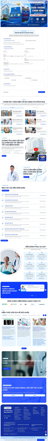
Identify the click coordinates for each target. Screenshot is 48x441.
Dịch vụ (19, 2)
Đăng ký (35, 395)
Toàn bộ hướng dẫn (5, 190)
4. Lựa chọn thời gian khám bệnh (8, 74)
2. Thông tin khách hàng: (7, 46)
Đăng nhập (13, 395)
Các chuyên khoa (12, 107)
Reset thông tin (6, 92)
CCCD (4, 58)
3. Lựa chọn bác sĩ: (6, 69)
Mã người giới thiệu (26, 62)
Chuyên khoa (15, 2)
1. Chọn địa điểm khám (7, 38)
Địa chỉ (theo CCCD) (6, 62)
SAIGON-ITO (11, 2)
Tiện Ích (29, 2)
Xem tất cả (23, 348)
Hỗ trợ (32, 2)
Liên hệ (37, 2)
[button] (46, 14)
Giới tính (25, 58)
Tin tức (35, 2)
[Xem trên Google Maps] (16, 428)
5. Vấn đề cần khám (6, 83)
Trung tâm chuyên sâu (35, 107)
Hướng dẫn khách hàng (24, 2)
